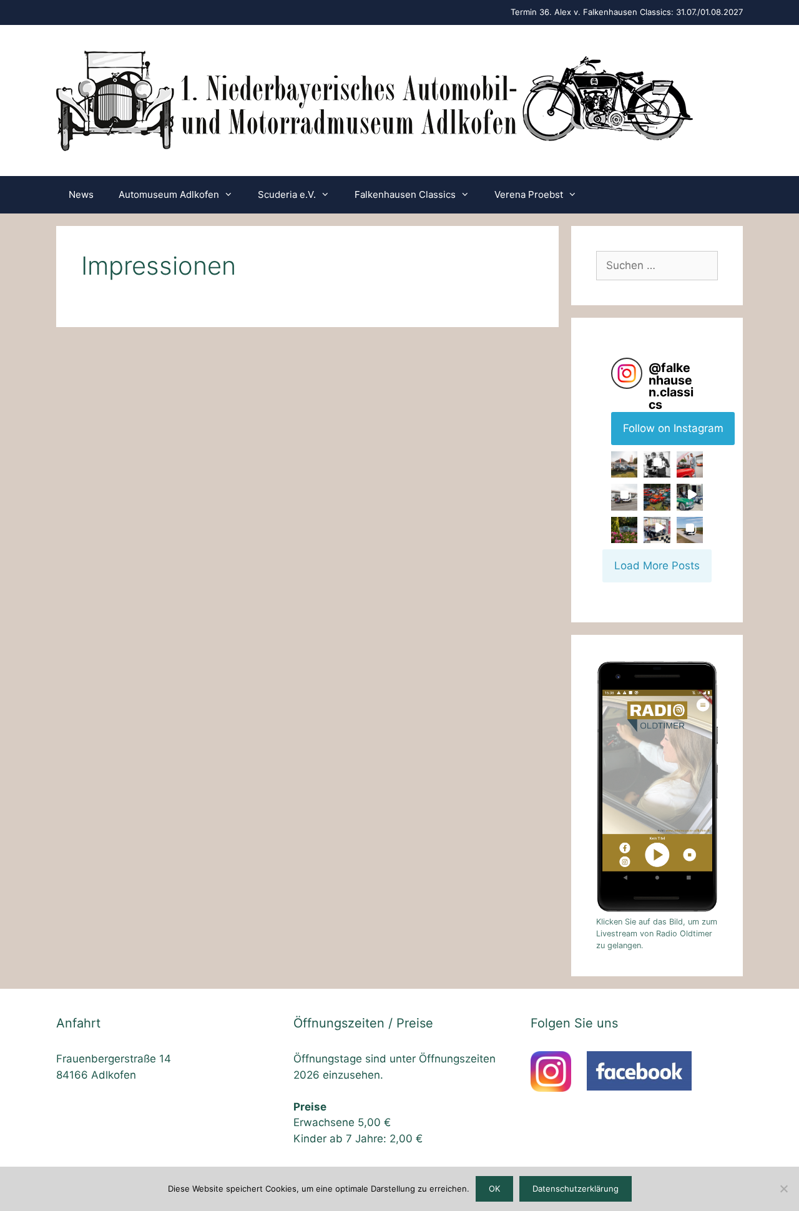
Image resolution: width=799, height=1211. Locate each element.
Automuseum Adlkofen (169, 194)
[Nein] (783, 1188)
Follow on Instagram (673, 428)
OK (494, 1189)
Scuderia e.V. (287, 194)
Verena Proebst (528, 194)
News (81, 194)
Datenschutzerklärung (575, 1189)
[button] (624, 464)
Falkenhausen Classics (405, 194)
